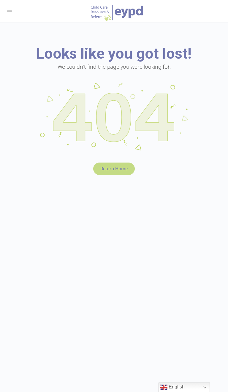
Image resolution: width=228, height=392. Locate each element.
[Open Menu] (9, 11)
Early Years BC (117, 12)
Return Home (114, 168)
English (176, 386)
